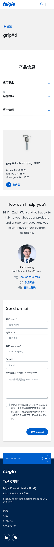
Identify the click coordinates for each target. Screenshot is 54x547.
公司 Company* (13, 346)
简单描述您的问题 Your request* (21, 373)
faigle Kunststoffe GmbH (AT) (19, 488)
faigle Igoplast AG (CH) (16, 494)
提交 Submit (37, 432)
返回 (9, 27)
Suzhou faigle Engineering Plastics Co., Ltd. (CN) (25, 500)
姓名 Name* (11, 319)
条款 (5, 511)
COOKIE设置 (9, 526)
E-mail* (9, 359)
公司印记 (8, 521)
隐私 (5, 516)
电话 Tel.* (10, 333)
